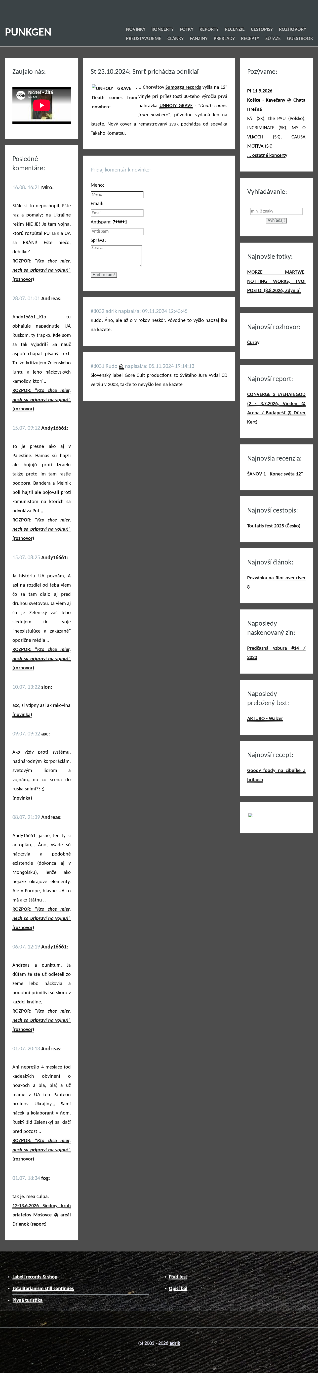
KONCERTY (163, 29)
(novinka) (22, 714)
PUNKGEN (28, 32)
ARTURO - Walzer (265, 718)
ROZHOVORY (292, 29)
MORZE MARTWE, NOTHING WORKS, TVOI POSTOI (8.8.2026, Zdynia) (276, 281)
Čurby (253, 342)
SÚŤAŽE (273, 38)
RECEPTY (250, 38)
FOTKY (186, 29)
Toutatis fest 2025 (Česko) (273, 526)
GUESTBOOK (300, 38)
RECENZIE (235, 29)
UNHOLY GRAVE (176, 105)
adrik (174, 1343)
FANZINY (198, 38)
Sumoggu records (183, 87)
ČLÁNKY (175, 38)
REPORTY (209, 29)
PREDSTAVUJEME (143, 38)
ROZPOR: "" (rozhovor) (41, 270)
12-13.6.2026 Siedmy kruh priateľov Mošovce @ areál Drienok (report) (41, 1215)
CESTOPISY (262, 29)
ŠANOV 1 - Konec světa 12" (275, 474)
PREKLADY (224, 38)
